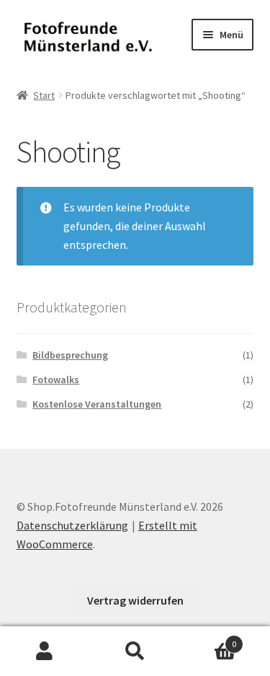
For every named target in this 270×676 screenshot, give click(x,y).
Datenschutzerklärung (72, 525)
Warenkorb (208, 638)
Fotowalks (55, 379)
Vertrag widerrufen (135, 600)
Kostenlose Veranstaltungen (96, 404)
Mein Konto (45, 651)
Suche (135, 651)
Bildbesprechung (70, 354)
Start (44, 95)
